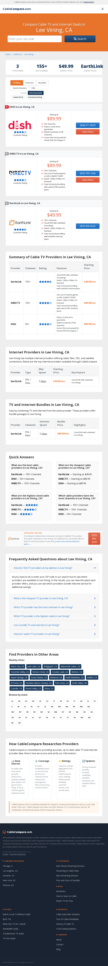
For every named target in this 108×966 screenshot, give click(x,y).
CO (47, 701)
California (18, 54)
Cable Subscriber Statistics (68, 914)
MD (59, 707)
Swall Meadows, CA (75, 677)
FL (74, 701)
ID (94, 701)
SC (33, 717)
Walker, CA (92, 677)
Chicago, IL (8, 866)
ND (77, 712)
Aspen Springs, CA (19, 677)
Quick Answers (20, 88)
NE (27, 712)
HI (88, 701)
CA (40, 701)
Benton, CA (77, 672)
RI (26, 717)
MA (67, 707)
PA (20, 717)
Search (81, 39)
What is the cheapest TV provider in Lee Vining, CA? (41, 598)
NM (55, 712)
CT (54, 701)
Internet (29, 82)
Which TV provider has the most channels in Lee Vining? (43, 607)
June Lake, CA (34, 666)
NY (63, 712)
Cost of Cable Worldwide (67, 919)
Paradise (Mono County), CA (39, 683)
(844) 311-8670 (87, 125)
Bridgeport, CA (50, 666)
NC (70, 712)
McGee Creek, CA (40, 672)
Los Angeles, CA (10, 870)
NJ (49, 712)
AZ (26, 701)
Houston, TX (8, 875)
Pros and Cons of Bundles (68, 880)
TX (54, 717)
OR (12, 717)
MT (20, 712)
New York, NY (9, 880)
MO (12, 712)
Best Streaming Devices (67, 875)
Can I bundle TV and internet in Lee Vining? (36, 625)
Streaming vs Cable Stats (67, 870)
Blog (58, 949)
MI (74, 707)
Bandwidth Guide (10, 928)
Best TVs (7, 919)
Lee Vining (28, 54)
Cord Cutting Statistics (66, 928)
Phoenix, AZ (8, 885)
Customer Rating (35, 97)
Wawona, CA (56, 677)
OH (84, 712)
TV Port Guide (9, 938)
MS (88, 707)
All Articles (61, 891)
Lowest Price (18, 97)
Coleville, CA (16, 688)
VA (75, 717)
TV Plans (17, 82)
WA (82, 717)
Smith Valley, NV (79, 683)
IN (18, 707)
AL (12, 701)
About (59, 939)
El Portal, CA (16, 683)
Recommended (36, 93)
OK (91, 712)
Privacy (5, 854)
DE (61, 701)
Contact (59, 944)
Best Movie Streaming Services (70, 866)
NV (34, 712)
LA (45, 707)
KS (32, 707)
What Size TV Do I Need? (14, 924)
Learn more (89, 2)
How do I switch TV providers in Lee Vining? (37, 634)
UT (61, 717)
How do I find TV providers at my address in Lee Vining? (43, 567)
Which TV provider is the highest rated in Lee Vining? (42, 616)
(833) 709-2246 (87, 173)
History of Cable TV (65, 924)
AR (33, 701)
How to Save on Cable (66, 896)
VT (68, 717)
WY (19, 723)
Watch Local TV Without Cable (16, 914)
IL (12, 707)
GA (81, 701)
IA (25, 707)
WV (89, 717)
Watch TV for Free (64, 901)
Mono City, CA (17, 666)
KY (38, 707)
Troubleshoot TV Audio (13, 933)
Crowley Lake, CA (60, 672)
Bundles (42, 82)
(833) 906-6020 (87, 226)
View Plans (87, 131)
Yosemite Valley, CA (20, 672)
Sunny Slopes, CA (39, 677)
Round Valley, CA (33, 688)
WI (12, 723)
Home (8, 54)
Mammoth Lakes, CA (70, 666)
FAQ (33, 88)
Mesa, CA (49, 688)
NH (41, 712)
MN (81, 707)
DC (68, 701)
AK (19, 701)
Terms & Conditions (18, 854)
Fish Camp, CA (61, 683)
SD (40, 717)
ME (52, 707)
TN (47, 717)
